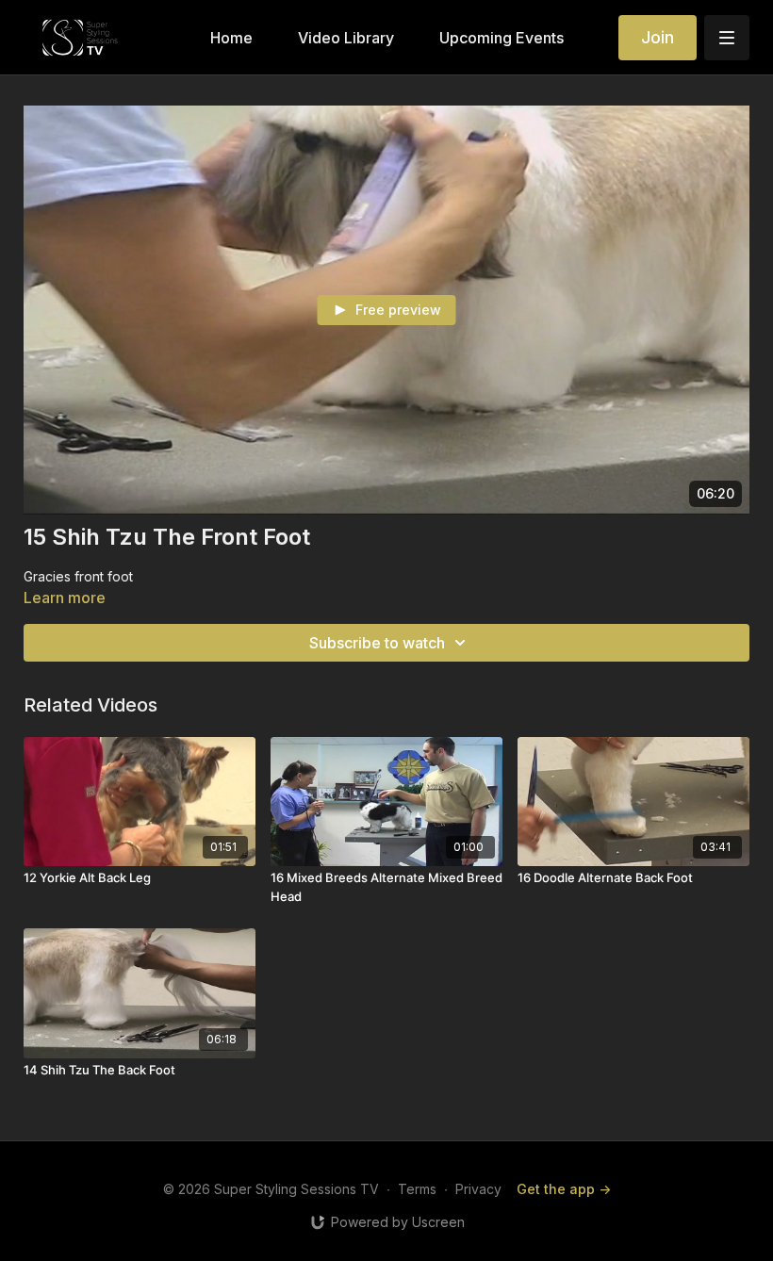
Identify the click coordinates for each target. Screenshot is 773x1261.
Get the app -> (564, 1189)
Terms (417, 1189)
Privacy (478, 1189)
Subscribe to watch (377, 642)
